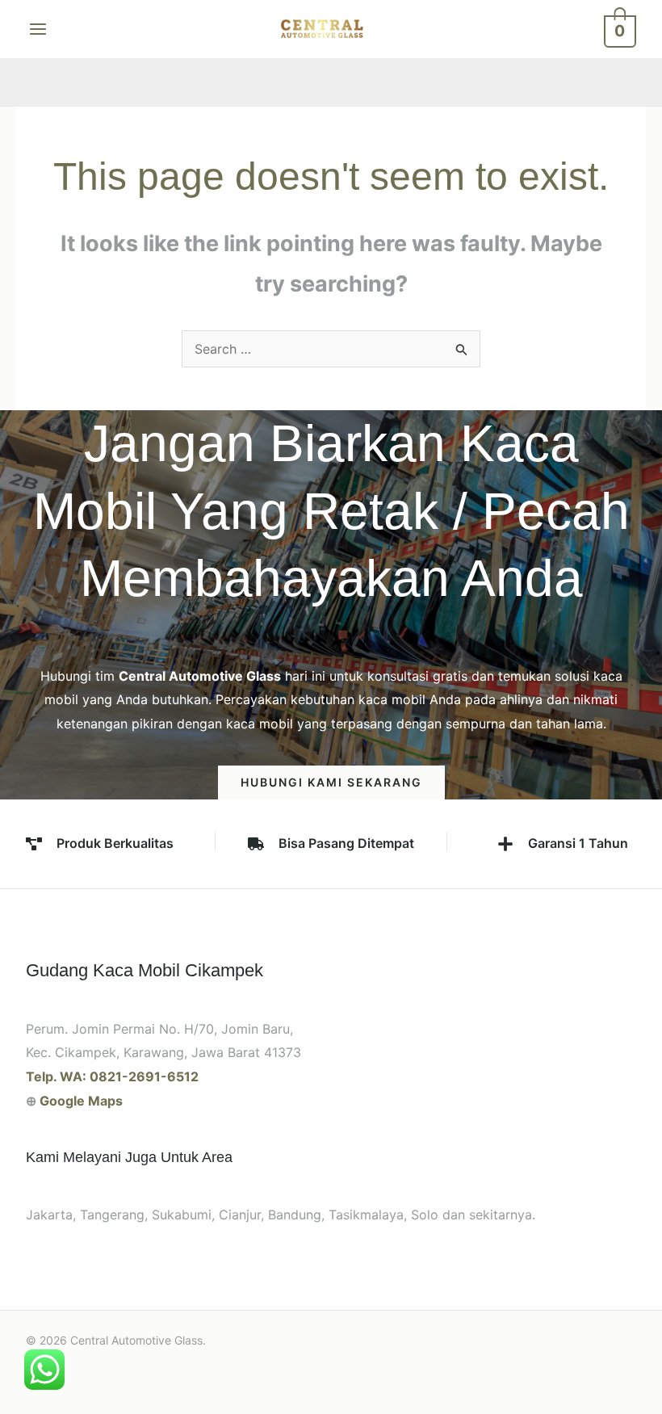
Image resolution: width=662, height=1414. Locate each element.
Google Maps (81, 1101)
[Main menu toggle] (38, 29)
